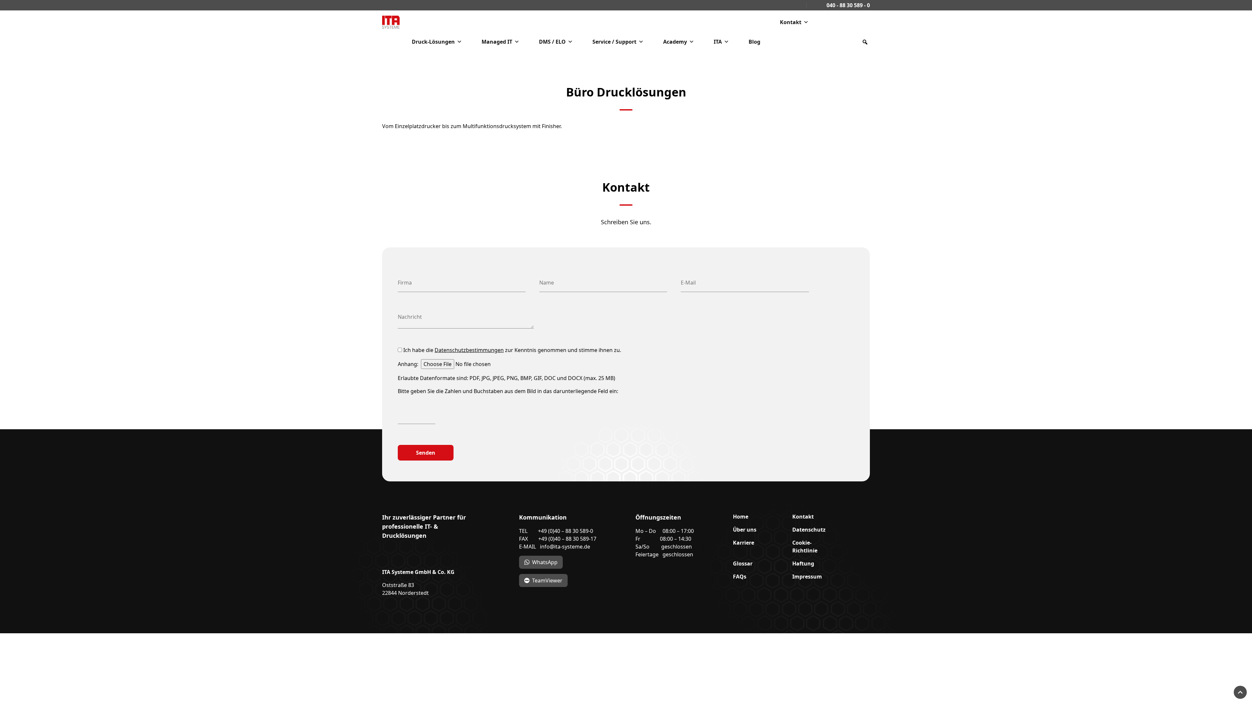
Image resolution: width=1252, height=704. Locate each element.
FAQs (739, 576)
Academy (675, 41)
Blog (754, 41)
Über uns (744, 529)
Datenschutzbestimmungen (469, 350)
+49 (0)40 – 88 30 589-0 (565, 531)
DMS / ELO (552, 41)
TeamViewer (547, 580)
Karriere (743, 542)
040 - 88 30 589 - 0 (847, 5)
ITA (718, 41)
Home (740, 516)
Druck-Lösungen (433, 41)
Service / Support (614, 41)
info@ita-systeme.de (565, 546)
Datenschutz (809, 529)
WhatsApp (545, 562)
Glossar (743, 563)
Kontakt (790, 22)
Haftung (803, 563)
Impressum (807, 576)
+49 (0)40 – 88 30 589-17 (567, 538)
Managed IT (497, 41)
